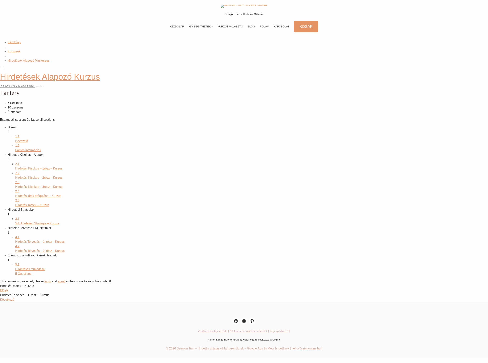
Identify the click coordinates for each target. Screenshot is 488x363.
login (47, 281)
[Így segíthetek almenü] (212, 26)
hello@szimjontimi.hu (306, 348)
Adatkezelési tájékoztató (212, 330)
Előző (4, 290)
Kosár (306, 26)
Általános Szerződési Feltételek (248, 330)
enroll (61, 281)
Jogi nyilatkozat (279, 330)
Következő (7, 299)
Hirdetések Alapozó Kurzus (50, 76)
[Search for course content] (37, 86)
